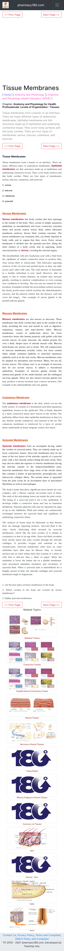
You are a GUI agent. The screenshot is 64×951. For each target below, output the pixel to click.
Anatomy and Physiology (29, 94)
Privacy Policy (26, 935)
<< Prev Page (12, 14)
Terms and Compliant (48, 935)
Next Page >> (51, 14)
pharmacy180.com (31, 5)
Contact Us (9, 935)
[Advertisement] (32, 51)
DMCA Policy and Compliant (32, 938)
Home (7, 94)
